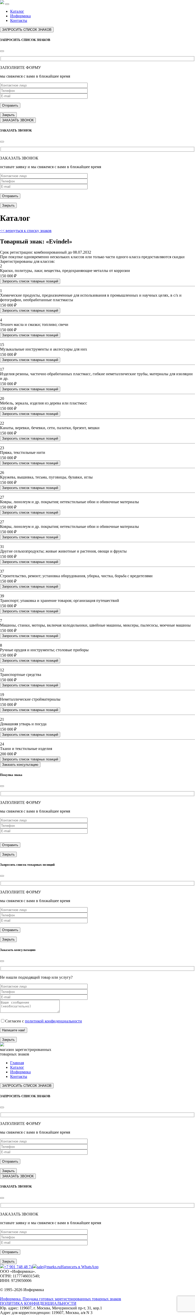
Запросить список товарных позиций (30, 281)
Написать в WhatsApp (80, 1267)
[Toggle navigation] (7, 4)
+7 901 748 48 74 (18, 1267)
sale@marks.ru (49, 1267)
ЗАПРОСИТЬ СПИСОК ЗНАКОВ (27, 30)
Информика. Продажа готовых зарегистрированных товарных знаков (60, 1299)
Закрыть (8, 115)
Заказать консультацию (20, 765)
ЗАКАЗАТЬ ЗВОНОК (18, 120)
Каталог (17, 11)
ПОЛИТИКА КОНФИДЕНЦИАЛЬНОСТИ (38, 1303)
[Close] (2, 51)
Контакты (18, 20)
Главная (17, 1063)
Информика (20, 16)
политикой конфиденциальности (53, 1021)
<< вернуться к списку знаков (26, 230)
